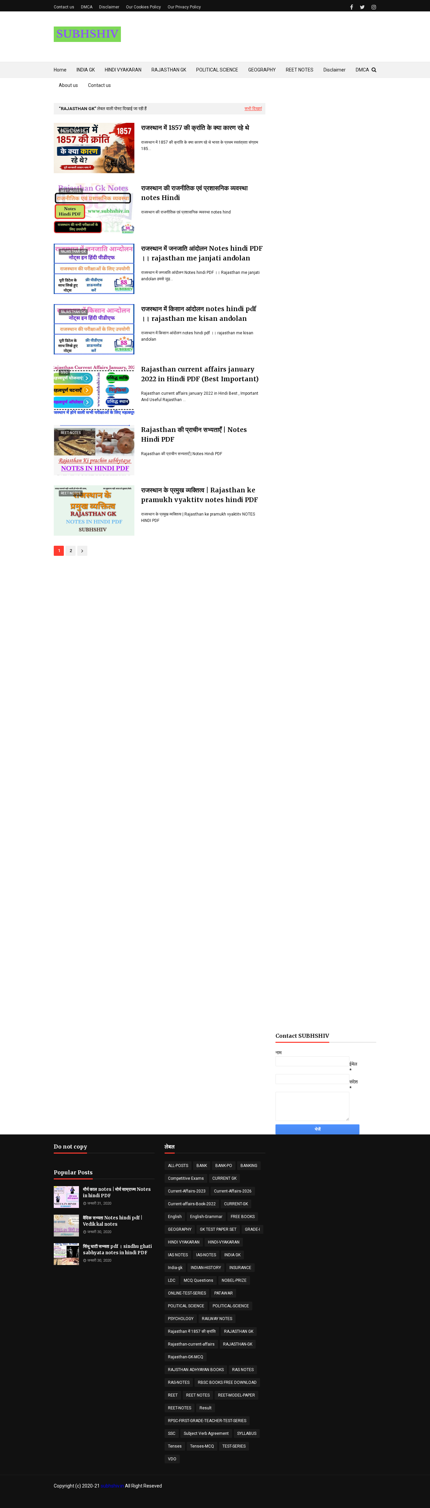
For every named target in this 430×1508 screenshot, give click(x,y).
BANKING (249, 1165)
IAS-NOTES (206, 1255)
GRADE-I (252, 1229)
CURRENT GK (224, 1178)
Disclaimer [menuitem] (335, 69)
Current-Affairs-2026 (233, 1191)
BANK (202, 1165)
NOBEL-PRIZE (234, 1280)
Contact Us (365, 1499)
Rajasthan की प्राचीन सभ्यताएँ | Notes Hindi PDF (194, 434)
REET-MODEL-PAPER (236, 1395)
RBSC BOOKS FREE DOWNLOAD (227, 1382)
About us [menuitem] (68, 85)
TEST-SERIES (234, 1446)
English (175, 1216)
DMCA (86, 7)
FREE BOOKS (243, 1216)
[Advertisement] (325, 351)
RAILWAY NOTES (217, 1318)
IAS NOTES (178, 1255)
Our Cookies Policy (143, 7)
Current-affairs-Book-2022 (192, 1204)
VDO (172, 1459)
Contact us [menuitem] (99, 85)
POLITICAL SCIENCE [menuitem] (217, 69)
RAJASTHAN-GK (237, 1344)
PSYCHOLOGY (181, 1318)
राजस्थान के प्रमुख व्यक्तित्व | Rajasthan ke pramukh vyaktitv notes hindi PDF (199, 495)
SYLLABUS (246, 1433)
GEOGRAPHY (179, 1229)
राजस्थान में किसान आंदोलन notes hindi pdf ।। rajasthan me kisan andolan (198, 314)
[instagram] (373, 7)
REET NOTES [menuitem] (299, 69)
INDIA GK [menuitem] (86, 69)
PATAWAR (223, 1293)
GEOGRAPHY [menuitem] (262, 69)
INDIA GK (232, 1255)
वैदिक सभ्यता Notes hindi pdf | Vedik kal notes (112, 1221)
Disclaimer (109, 7)
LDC (171, 1280)
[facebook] (351, 7)
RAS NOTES (243, 1369)
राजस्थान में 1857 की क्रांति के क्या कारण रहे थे (195, 128)
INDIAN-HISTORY (206, 1267)
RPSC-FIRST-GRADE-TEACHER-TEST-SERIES (207, 1420)
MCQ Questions (198, 1280)
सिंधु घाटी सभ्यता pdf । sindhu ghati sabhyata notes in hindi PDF (117, 1250)
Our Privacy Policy (184, 7)
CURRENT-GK (236, 1204)
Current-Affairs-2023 (187, 1191)
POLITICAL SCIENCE (186, 1306)
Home (325, 1499)
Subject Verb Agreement (206, 1433)
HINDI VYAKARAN (184, 1242)
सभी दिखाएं (253, 108)
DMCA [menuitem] (362, 69)
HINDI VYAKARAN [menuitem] (123, 69)
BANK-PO (223, 1165)
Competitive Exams (186, 1178)
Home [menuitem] (60, 69)
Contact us (64, 7)
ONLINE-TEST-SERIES (187, 1293)
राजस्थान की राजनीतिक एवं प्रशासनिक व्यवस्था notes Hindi (194, 193)
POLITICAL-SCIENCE (231, 1306)
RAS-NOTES (178, 1382)
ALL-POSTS (178, 1165)
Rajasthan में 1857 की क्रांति (192, 1331)
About (343, 1499)
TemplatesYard (99, 1499)
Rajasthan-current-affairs (191, 1344)
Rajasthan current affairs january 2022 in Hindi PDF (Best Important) (200, 374)
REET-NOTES (179, 1408)
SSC (171, 1433)
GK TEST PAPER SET (218, 1229)
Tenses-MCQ (202, 1446)
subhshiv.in (112, 1486)
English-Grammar (206, 1216)
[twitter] (362, 7)
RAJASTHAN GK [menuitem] (169, 69)
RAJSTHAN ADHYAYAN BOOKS (196, 1369)
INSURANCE (240, 1267)
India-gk (175, 1267)
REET (173, 1395)
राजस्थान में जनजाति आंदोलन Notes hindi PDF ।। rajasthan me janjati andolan (202, 253)
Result (206, 1408)
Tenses (175, 1446)
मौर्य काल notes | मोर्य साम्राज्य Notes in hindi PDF (117, 1192)
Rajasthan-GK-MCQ (185, 1357)
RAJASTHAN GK (238, 1331)
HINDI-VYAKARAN (224, 1242)
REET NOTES (198, 1395)
